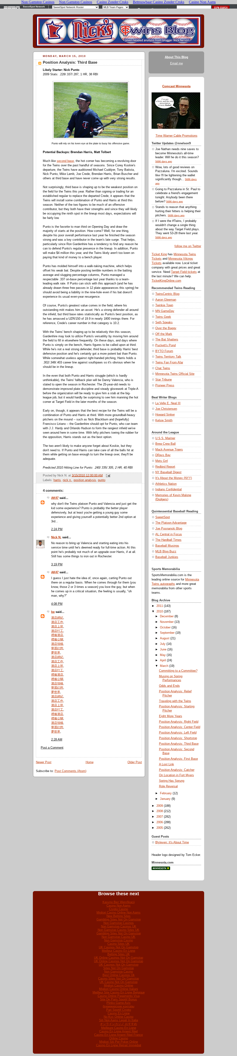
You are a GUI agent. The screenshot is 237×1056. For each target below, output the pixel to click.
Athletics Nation (166, 483)
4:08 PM (56, 603)
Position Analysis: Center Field (179, 727)
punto (101, 480)
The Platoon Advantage (171, 522)
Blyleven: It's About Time (172, 842)
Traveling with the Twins (175, 701)
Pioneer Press (164, 385)
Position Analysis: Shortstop (178, 738)
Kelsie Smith (163, 420)
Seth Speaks (164, 322)
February (166, 793)
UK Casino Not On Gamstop (118, 982)
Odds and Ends (169, 685)
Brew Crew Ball (165, 443)
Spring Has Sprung (171, 780)
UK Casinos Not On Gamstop (118, 947)
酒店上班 (57, 626)
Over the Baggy (165, 328)
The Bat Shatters (166, 339)
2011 (159, 606)
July (162, 644)
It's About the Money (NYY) (173, 478)
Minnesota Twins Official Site (174, 373)
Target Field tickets (184, 272)
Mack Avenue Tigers (169, 449)
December (167, 616)
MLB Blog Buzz (165, 551)
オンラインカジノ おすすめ (118, 1024)
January (165, 799)
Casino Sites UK (118, 944)
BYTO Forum (164, 351)
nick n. (67, 480)
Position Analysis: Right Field (178, 721)
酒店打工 (57, 631)
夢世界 (55, 652)
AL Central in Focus (168, 534)
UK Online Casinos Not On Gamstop (118, 957)
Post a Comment (52, 747)
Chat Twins (162, 368)
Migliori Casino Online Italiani (118, 989)
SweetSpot (162, 517)
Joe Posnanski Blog (168, 528)
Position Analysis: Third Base (70, 62)
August (164, 638)
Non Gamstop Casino (118, 940)
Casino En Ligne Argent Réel (118, 1031)
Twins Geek (163, 316)
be (53, 612)
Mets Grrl (161, 461)
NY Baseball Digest (168, 472)
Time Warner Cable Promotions (176, 135)
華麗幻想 (57, 648)
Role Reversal (168, 786)
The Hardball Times (168, 540)
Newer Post (43, 762)
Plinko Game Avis (118, 1003)
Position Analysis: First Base (178, 758)
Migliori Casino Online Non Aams (118, 912)
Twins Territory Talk (168, 356)
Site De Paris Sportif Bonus (118, 999)
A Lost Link (166, 764)
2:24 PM (56, 529)
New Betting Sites (118, 916)
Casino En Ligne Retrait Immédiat (118, 1045)
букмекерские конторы (118, 1006)
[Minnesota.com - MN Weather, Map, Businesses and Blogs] (161, 869)
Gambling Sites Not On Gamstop (119, 919)
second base (65, 161)
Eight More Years (170, 716)
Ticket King (159, 254)
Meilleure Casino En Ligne (118, 1028)
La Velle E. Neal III (168, 403)
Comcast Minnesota (176, 86)
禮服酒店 (57, 635)
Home (90, 762)
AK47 (55, 498)
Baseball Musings (167, 545)
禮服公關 (57, 639)
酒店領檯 (57, 644)
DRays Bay (163, 455)
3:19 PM (56, 564)
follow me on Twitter (188, 246)
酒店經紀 (57, 617)
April (163, 660)
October (165, 627)
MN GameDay (164, 311)
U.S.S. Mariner (165, 438)
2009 (159, 805)
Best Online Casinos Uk (119, 975)
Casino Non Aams (118, 905)
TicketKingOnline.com (166, 280)
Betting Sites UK (118, 954)
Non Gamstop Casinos (118, 923)
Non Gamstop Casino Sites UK (118, 930)
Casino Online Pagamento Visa (119, 996)
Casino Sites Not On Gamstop (118, 978)
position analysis (85, 480)
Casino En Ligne (119, 1013)
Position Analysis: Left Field (177, 732)
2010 (159, 611)
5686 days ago (163, 161)
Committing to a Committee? (178, 670)
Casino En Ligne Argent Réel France (118, 1035)
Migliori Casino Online (118, 985)
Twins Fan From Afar (169, 362)
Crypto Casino (118, 909)
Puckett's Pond (165, 345)
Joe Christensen (166, 408)
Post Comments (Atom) (70, 771)
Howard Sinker (165, 414)
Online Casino (118, 1038)
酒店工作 (57, 622)
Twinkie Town (164, 305)
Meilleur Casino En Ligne (118, 950)
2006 (159, 822)
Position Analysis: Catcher (176, 770)
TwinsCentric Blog (167, 294)
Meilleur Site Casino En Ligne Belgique (119, 992)
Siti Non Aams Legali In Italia (118, 1020)
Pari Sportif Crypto (118, 1010)
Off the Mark (163, 334)
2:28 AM (56, 739)
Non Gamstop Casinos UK (118, 926)
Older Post (135, 762)
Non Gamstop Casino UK (118, 937)
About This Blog (176, 57)
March (164, 666)
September (167, 632)
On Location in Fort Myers (176, 775)
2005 (159, 827)
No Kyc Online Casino (118, 1016)
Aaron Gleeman (165, 299)
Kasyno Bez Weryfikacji (119, 902)
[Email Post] (107, 475)
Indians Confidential (168, 489)
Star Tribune (163, 379)
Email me (176, 63)
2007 (159, 816)
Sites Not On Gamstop (118, 968)
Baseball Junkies (166, 557)
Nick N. (56, 537)
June (163, 649)
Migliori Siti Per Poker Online (118, 1041)
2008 (159, 811)
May (163, 655)
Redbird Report (165, 466)
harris (57, 480)
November (167, 622)
